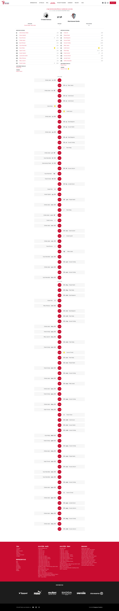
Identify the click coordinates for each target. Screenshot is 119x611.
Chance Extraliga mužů (42, 548)
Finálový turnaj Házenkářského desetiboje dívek (69, 567)
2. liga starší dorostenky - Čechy (66, 554)
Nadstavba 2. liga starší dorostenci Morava (46, 575)
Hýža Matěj (21, 48)
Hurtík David (66, 48)
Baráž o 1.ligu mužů (42, 571)
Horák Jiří (66, 32)
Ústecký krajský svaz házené (87, 553)
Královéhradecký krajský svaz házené (88, 556)
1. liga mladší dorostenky (65, 557)
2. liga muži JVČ (41, 550)
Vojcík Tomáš (22, 50)
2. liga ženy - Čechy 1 (64, 550)
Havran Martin (67, 40)
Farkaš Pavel (63, 65)
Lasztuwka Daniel (23, 55)
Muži (17, 561)
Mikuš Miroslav (22, 58)
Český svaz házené (20, 554)
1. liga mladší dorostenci (43, 560)
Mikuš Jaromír (22, 60)
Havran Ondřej (67, 43)
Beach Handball (19, 550)
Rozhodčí (18, 553)
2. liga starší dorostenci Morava (44, 558)
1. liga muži (40, 549)
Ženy (17, 562)
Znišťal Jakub (22, 40)
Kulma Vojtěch (22, 35)
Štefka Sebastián (68, 60)
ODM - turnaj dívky (63, 569)
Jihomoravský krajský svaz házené (88, 560)
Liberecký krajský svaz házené (87, 554)
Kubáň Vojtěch (22, 53)
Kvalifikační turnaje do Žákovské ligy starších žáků (48, 566)
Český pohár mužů (42, 567)
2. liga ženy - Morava (64, 552)
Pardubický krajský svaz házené (87, 557)
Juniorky (18, 565)
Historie (17, 549)
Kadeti (17, 569)
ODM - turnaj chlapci (42, 576)
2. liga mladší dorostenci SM (43, 562)
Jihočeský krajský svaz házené (87, 550)
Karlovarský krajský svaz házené (87, 565)
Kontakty (18, 556)
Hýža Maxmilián (23, 45)
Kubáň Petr (18, 67)
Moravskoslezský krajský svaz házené (89, 562)
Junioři (17, 564)
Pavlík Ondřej (22, 63)
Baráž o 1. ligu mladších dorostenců (45, 572)
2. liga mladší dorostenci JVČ (44, 563)
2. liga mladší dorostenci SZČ (44, 565)
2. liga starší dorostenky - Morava (66, 556)
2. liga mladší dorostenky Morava (66, 561)
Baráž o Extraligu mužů (42, 570)
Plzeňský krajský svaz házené (87, 552)
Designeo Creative (97, 607)
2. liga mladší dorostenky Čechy (66, 558)
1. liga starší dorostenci (42, 556)
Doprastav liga (62, 548)
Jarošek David (67, 58)
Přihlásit (113, 2)
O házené (18, 548)
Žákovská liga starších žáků (43, 569)
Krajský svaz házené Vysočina (87, 558)
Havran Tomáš (64, 68)
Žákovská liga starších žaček (65, 565)
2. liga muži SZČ (41, 552)
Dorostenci (18, 566)
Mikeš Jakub (66, 45)
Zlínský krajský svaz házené (87, 563)
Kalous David (19, 71)
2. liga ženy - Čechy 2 (64, 560)
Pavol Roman (22, 37)
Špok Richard (22, 43)
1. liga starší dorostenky (64, 553)
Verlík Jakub (33, 25)
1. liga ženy (62, 549)
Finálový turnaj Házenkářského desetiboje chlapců (48, 574)
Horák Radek (27, 25)
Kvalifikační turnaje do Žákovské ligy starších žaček (70, 563)
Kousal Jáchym (67, 55)
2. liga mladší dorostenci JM (43, 561)
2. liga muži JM (41, 553)
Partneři (17, 552)
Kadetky (17, 570)
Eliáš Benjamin (67, 37)
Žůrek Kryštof (67, 53)
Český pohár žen (63, 562)
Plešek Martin (67, 35)
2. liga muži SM (41, 554)
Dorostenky (18, 567)
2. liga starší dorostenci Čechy (44, 557)
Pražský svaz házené (85, 548)
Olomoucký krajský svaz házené (87, 561)
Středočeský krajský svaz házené (88, 549)
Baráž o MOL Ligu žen (64, 566)
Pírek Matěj (66, 50)
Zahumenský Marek (23, 32)
